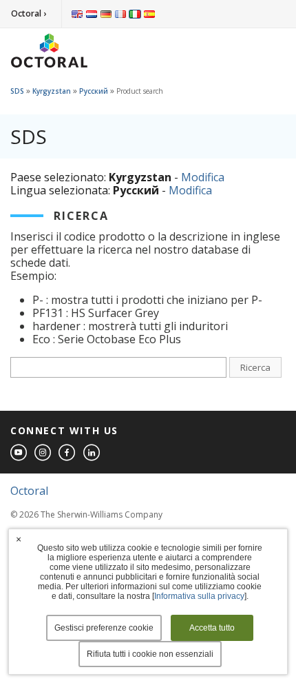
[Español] (149, 14)
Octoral (29, 490)
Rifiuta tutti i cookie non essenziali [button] (150, 654)
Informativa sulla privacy (199, 596)
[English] (77, 14)
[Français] (120, 14)
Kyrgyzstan (51, 91)
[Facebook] (67, 453)
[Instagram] (43, 453)
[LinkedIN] (92, 453)
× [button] (18, 538)
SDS (17, 91)
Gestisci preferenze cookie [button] (104, 628)
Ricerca (255, 367)
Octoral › (28, 13)
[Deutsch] (106, 14)
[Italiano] (135, 14)
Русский (93, 91)
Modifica (202, 177)
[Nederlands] (91, 14)
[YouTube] (19, 453)
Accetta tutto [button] (212, 628)
